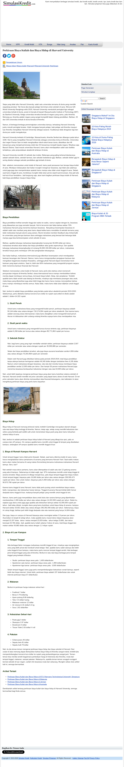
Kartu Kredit (93, 44)
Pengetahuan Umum (14, 62)
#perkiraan (54, 66)
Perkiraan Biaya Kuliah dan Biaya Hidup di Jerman (27, 682)
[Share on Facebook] (5, 57)
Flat (82, 44)
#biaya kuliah (21, 66)
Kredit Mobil (29, 44)
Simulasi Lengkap (88, 92)
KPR (18, 44)
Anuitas (73, 44)
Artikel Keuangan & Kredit (91, 109)
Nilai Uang (61, 44)
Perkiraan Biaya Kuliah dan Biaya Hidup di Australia (27, 684)
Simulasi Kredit (24, 758)
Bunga (49, 44)
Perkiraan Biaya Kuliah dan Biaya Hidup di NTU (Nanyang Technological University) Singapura (44, 677)
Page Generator (87, 88)
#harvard (30, 66)
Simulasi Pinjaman (49, 758)
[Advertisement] (62, 24)
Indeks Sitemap (78, 758)
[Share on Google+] (13, 57)
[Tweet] (9, 57)
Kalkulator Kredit (36, 758)
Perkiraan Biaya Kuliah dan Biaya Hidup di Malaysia (27, 679)
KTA (40, 44)
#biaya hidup (11, 66)
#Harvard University (42, 66)
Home (8, 44)
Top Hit (86, 758)
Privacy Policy (94, 758)
